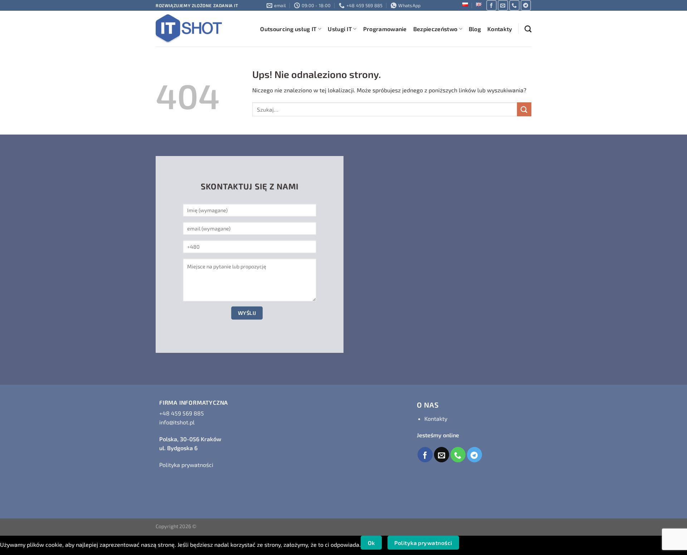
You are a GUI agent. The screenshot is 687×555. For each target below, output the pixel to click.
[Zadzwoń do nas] (514, 5)
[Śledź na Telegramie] (526, 5)
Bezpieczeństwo (435, 28)
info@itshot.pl (177, 422)
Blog (475, 28)
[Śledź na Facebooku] (491, 5)
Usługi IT (340, 28)
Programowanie (385, 28)
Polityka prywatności (186, 464)
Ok (371, 542)
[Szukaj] (528, 28)
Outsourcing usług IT (288, 28)
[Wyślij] (524, 109)
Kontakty (499, 28)
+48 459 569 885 (181, 413)
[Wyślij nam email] (503, 5)
